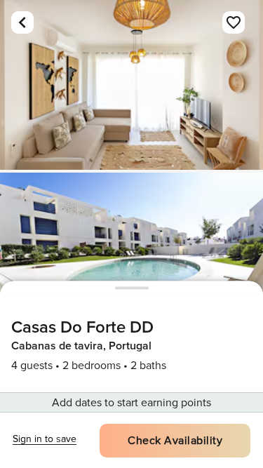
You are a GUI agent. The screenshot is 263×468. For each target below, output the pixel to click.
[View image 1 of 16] (131, 85)
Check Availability (175, 441)
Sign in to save (44, 439)
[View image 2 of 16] (131, 257)
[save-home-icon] (233, 22)
